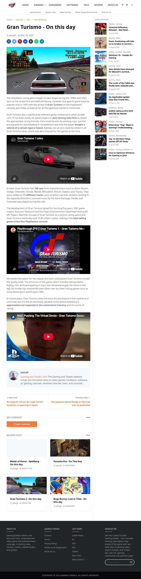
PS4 (73, 543)
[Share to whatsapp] (36, 41)
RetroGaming (121, 135)
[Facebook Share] (9, 41)
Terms (47, 539)
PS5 (73, 547)
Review (120, 108)
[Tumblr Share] (31, 41)
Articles (112, 24)
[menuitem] (25, 5)
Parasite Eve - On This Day (68, 461)
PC (73, 539)
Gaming (119, 24)
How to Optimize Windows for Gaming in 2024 (121, 154)
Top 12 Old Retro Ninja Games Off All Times (119, 140)
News (118, 38)
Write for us (49, 551)
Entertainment (35, 12)
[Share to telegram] (42, 41)
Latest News (77, 535)
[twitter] (127, 5)
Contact (47, 535)
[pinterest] (123, 5)
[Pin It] (20, 41)
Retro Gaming (65, 12)
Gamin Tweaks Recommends (86, 12)
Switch (75, 551)
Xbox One (76, 555)
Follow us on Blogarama (55, 547)
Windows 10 (127, 149)
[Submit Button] (131, 562)
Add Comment (23, 424)
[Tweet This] (14, 41)
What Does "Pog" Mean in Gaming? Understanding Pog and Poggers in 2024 (121, 127)
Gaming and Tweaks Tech (34, 376)
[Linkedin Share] (25, 41)
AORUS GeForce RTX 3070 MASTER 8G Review (121, 112)
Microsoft (126, 52)
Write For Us (106, 12)
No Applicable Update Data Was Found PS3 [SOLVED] (119, 100)
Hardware (113, 108)
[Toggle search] (132, 4)
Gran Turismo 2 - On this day (25, 498)
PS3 (124, 94)
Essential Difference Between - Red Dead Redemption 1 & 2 (118, 30)
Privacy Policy (50, 543)
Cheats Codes (50, 12)
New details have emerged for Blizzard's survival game (121, 72)
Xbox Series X (78, 559)
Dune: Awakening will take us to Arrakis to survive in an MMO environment (121, 44)
